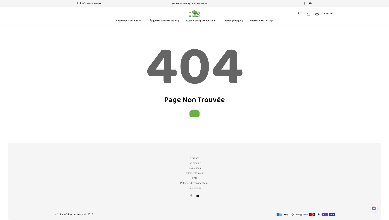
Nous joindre (194, 188)
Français (328, 13)
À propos (194, 158)
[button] (309, 14)
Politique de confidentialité (194, 183)
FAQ (194, 178)
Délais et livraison (194, 173)
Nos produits (194, 163)
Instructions (194, 168)
